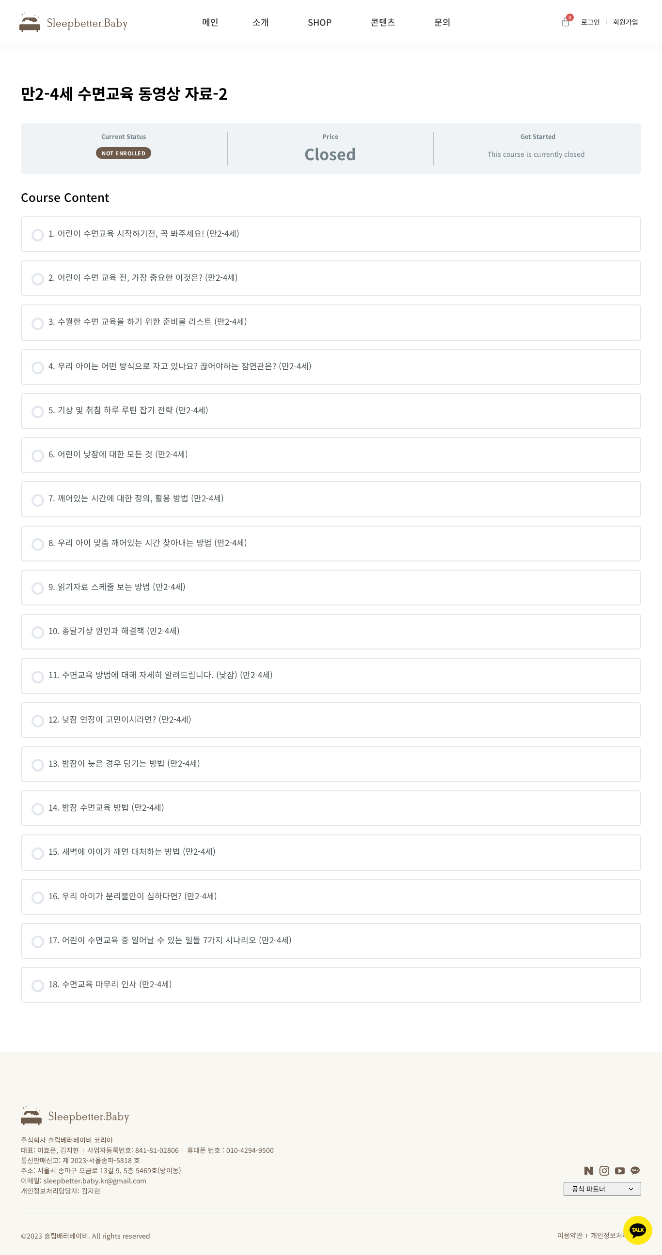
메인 (210, 21)
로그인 (590, 22)
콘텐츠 (383, 21)
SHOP (320, 21)
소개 (260, 21)
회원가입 (625, 22)
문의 (442, 21)
